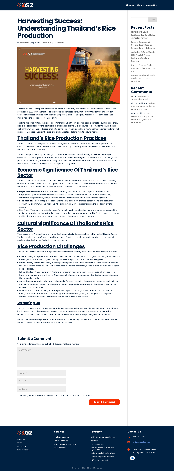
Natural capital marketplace (103, 453)
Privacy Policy (23, 450)
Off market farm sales (100, 460)
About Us (130, 5)
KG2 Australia (103, 319)
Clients (140, 5)
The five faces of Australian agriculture (102, 448)
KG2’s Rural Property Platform (103, 437)
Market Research (61, 437)
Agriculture (47, 43)
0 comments (58, 43)
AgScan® (94, 440)
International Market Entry (65, 444)
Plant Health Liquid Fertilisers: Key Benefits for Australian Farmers (143, 35)
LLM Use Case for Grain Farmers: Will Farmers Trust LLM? (143, 68)
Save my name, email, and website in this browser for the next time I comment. (56, 395)
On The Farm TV (97, 444)
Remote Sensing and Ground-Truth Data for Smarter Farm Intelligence (143, 45)
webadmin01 (25, 43)
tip (132, 96)
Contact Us (151, 5)
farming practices (91, 154)
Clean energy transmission (102, 456)
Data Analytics (60, 448)
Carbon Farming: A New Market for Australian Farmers (143, 106)
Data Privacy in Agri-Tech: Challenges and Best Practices (143, 78)
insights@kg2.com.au (141, 442)
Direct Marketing (61, 440)
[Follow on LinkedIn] (132, 458)
